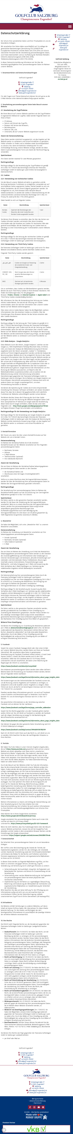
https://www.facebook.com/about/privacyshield (18, 666)
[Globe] (43, 1107)
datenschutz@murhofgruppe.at (22, 628)
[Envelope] (39, 1107)
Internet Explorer (29, 295)
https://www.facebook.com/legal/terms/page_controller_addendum (25, 707)
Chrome (16, 295)
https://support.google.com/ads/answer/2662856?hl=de (29, 835)
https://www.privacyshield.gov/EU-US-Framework (29, 823)
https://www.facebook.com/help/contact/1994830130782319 (23, 730)
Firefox (10, 295)
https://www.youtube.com (16, 749)
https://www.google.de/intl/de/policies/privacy (18, 816)
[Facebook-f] (30, 1107)
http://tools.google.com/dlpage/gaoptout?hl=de (30, 406)
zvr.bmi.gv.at (62, 79)
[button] (70, 26)
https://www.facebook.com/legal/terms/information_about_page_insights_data (30, 677)
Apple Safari (42, 295)
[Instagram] (34, 1107)
